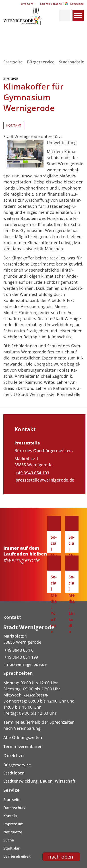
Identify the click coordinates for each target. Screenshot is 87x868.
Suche (8, 840)
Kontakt (13, 125)
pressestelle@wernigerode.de (44, 480)
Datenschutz (14, 807)
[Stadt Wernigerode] (43, 645)
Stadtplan (11, 848)
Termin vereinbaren (22, 746)
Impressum (13, 823)
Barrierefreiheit (17, 856)
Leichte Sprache (51, 3)
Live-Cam (27, 3)
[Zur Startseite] (24, 16)
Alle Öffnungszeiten (22, 737)
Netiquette (12, 832)
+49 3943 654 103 (31, 472)
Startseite (13, 62)
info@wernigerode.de (25, 664)
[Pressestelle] (44, 460)
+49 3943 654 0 (18, 650)
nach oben (60, 856)
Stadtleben (14, 773)
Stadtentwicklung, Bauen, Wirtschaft (39, 781)
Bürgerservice (41, 62)
